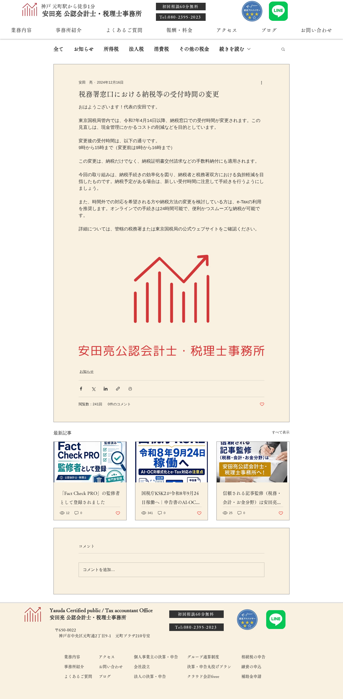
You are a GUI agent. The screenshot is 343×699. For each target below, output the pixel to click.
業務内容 (72, 657)
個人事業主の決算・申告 (156, 657)
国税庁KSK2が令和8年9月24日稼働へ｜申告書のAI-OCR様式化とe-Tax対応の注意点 (170, 499)
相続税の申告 (253, 657)
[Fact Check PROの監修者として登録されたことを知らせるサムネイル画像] (90, 462)
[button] (283, 49)
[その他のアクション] (261, 82)
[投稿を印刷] (130, 388)
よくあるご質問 (78, 676)
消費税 (161, 48)
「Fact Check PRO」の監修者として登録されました (90, 497)
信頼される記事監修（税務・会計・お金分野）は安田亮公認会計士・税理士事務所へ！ (252, 499)
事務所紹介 (74, 667)
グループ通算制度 (203, 657)
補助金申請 (251, 676)
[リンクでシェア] (118, 388)
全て (58, 48)
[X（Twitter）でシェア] (93, 388)
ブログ (105, 676)
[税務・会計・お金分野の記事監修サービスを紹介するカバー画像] (253, 462)
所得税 (111, 48)
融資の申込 (251, 667)
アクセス (107, 657)
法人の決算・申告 (150, 676)
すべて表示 (281, 432)
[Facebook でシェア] (81, 388)
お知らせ (84, 48)
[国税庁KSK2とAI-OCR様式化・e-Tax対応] (171, 462)
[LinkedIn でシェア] (105, 388)
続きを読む (231, 48)
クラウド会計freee (203, 676)
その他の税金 (194, 48)
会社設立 (142, 667)
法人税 (136, 48)
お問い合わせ (111, 667)
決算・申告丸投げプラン (209, 667)
